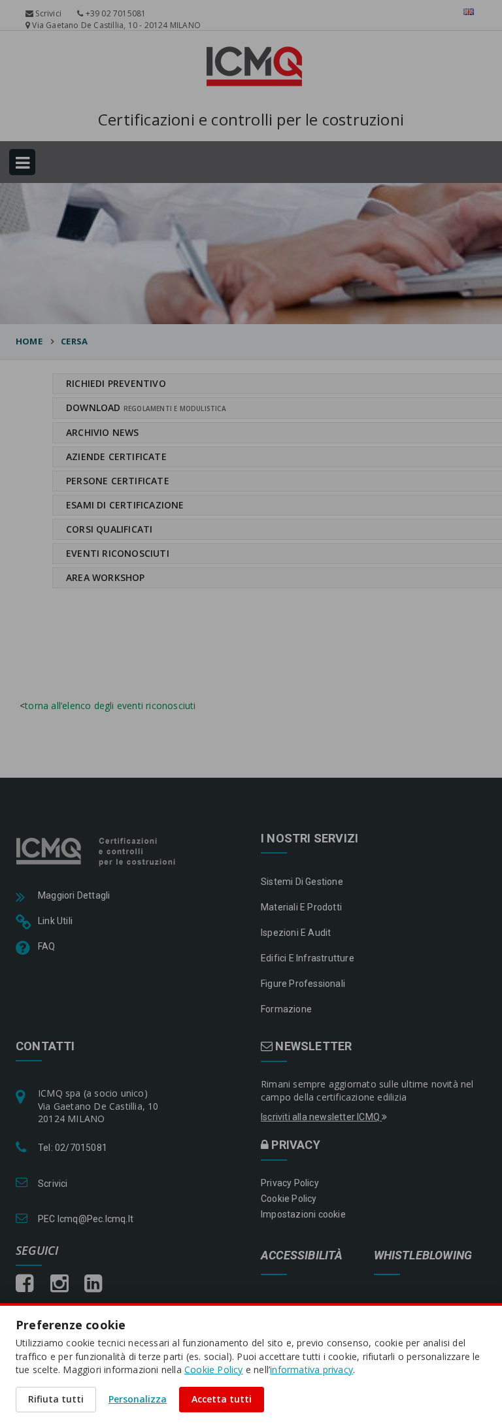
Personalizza (138, 1399)
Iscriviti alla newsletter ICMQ (321, 1117)
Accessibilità (302, 1256)
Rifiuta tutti (56, 1399)
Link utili (55, 921)
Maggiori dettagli (74, 895)
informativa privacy (311, 1369)
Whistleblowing (423, 1256)
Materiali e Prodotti (301, 907)
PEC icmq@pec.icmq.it (85, 1219)
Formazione (286, 1009)
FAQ (47, 946)
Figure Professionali (303, 983)
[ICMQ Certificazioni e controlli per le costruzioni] (97, 850)
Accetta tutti (222, 1399)
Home (29, 341)
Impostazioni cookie (303, 1214)
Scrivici (47, 13)
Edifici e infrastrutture (307, 958)
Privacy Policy (290, 1183)
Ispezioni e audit (296, 932)
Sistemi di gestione (302, 881)
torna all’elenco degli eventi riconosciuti (110, 705)
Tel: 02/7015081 (72, 1147)
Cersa (74, 341)
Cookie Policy (289, 1198)
